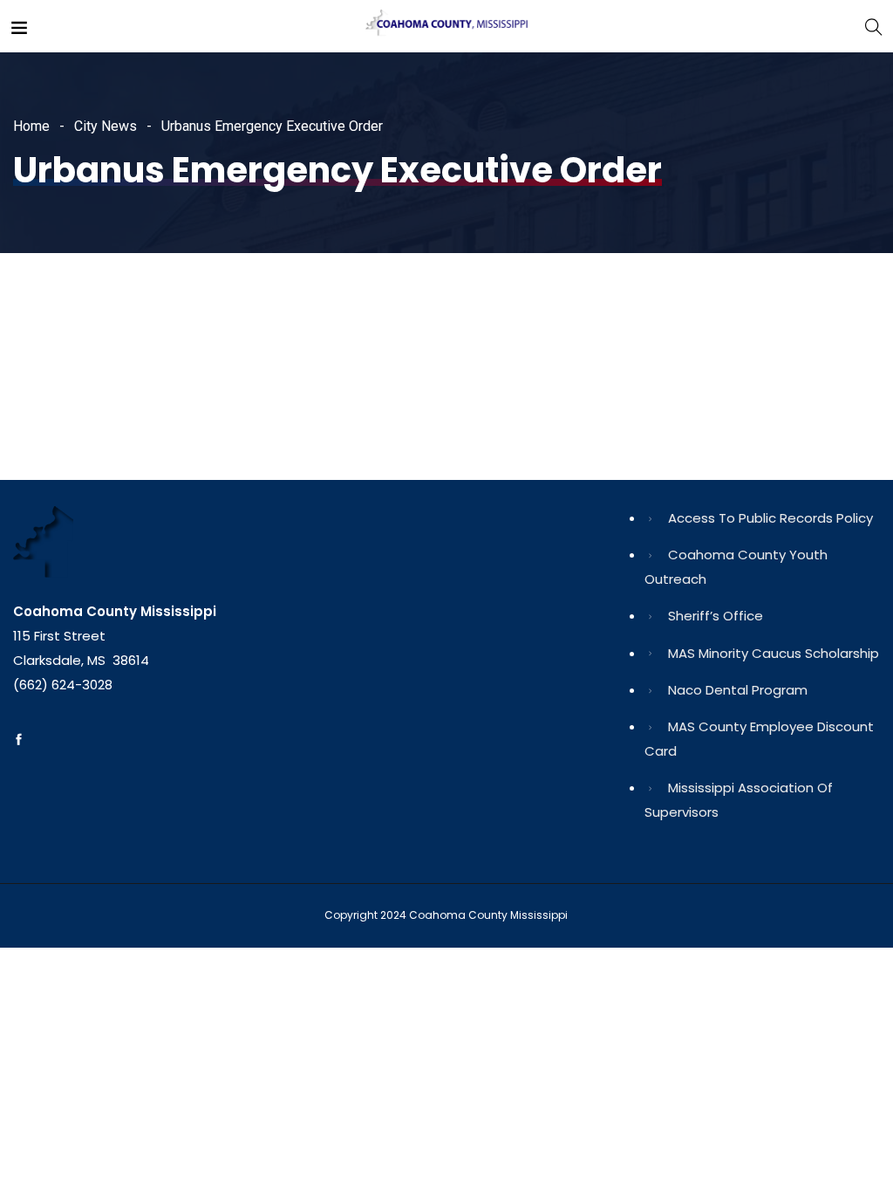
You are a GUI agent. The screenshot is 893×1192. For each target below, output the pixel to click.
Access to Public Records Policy (770, 518)
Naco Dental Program (738, 690)
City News (105, 126)
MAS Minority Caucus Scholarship (773, 653)
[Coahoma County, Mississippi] (446, 25)
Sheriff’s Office (715, 615)
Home (31, 126)
